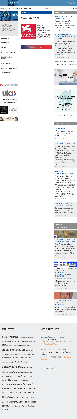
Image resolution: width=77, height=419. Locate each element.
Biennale (32, 372)
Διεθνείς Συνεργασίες (9, 68)
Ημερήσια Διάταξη (12, 397)
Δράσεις (3, 47)
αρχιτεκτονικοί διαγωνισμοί (13, 345)
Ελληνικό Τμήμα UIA (12, 376)
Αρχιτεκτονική (6, 73)
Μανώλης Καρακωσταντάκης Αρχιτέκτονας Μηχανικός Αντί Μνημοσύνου (65, 309)
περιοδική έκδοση (13, 349)
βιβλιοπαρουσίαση (25, 345)
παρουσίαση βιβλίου (20, 354)
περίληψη (12, 354)
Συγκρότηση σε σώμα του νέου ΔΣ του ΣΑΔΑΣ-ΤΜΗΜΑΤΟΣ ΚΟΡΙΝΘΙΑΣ (64, 210)
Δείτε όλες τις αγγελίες (48, 368)
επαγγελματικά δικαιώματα (26, 406)
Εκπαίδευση (5, 63)
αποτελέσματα (22, 372)
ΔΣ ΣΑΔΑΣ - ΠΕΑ (21, 388)
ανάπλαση (25, 397)
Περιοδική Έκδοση (8, 52)
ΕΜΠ (4, 345)
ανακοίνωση (28, 392)
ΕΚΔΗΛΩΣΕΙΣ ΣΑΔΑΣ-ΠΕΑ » (66, 65)
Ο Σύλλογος (5, 38)
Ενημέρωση (5, 43)
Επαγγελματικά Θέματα (6, 58)
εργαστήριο (6, 402)
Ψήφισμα (27, 350)
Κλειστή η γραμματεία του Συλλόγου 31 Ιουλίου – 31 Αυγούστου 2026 (64, 133)
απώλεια (8, 372)
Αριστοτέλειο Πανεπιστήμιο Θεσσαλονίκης (16, 357)
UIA (14, 372)
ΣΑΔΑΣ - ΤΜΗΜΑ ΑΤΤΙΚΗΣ (12, 393)
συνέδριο (5, 362)
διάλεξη (5, 337)
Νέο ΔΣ (33, 350)
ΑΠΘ (32, 388)
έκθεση (32, 397)
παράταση (14, 341)
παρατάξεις (6, 354)
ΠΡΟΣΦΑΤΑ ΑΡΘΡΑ (62, 124)
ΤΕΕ (3, 376)
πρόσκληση (6, 409)
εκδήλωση (14, 336)
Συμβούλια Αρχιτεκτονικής (27, 341)
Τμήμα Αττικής (30, 354)
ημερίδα (14, 406)
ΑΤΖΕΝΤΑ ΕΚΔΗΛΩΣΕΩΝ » (64, 61)
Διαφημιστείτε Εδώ (65, 115)
